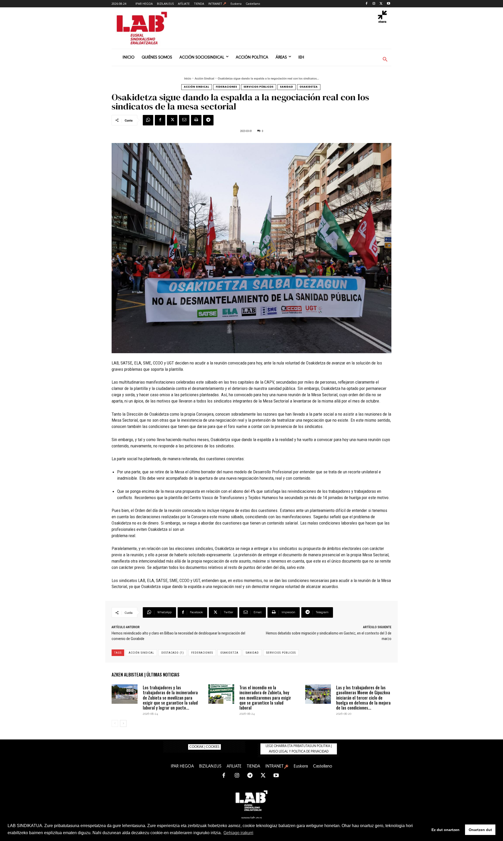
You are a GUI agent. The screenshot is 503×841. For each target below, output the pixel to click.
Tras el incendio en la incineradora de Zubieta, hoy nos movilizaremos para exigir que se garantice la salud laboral (265, 697)
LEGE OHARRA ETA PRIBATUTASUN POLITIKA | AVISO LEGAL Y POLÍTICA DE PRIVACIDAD (299, 748)
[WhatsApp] (148, 120)
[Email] (184, 120)
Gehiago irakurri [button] (238, 833)
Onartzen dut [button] (480, 830)
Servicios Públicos (259, 87)
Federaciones (226, 87)
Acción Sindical (204, 78)
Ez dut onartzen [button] (445, 830)
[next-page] (123, 723)
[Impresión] (196, 120)
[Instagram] (374, 4)
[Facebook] (367, 4)
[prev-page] (115, 723)
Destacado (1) (172, 652)
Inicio (187, 78)
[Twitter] (381, 4)
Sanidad (286, 87)
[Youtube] (388, 4)
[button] (385, 59)
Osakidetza (309, 87)
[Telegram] (208, 120)
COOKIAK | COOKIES (204, 747)
